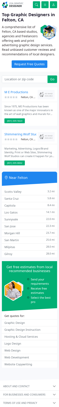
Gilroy (29, 254)
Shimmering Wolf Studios (23, 134)
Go (52, 79)
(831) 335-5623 (14, 120)
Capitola (29, 205)
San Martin (29, 240)
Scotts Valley (29, 192)
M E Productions (16, 92)
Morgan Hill (29, 233)
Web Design (12, 350)
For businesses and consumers (24, 394)
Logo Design (12, 343)
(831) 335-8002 (14, 162)
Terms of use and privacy (20, 403)
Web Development (16, 357)
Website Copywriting (18, 364)
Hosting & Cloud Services (21, 336)
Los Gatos (29, 212)
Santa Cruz (29, 198)
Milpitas (29, 247)
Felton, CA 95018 (30, 97)
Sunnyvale (29, 219)
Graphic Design (14, 323)
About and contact (16, 386)
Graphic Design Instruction (22, 330)
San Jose (29, 226)
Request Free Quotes (29, 64)
